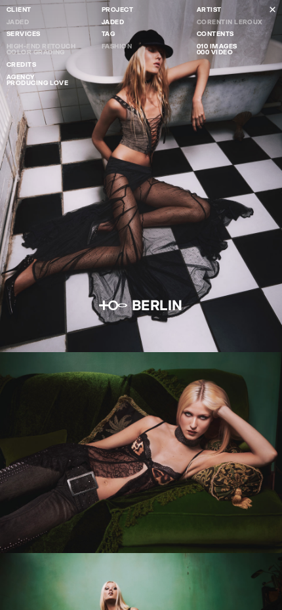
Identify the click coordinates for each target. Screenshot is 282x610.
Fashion (117, 46)
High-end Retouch (41, 46)
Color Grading (36, 52)
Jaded (18, 22)
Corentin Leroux (230, 22)
